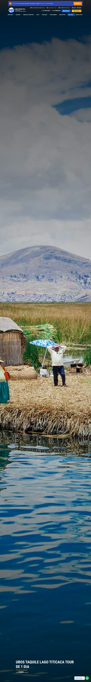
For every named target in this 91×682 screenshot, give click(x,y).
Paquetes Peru (79, 14)
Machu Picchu (62, 14)
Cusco (37, 14)
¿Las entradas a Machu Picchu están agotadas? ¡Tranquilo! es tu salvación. (33, 3)
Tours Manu (44, 14)
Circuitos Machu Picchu (52, 7)
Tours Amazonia (53, 14)
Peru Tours (70, 14)
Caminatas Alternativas (28, 14)
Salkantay (18, 14)
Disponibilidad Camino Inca (64, 7)
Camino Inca (10, 14)
